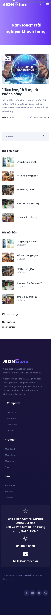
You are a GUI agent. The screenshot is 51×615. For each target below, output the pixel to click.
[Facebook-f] (26, 593)
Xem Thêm (7, 117)
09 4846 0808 (25, 546)
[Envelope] (39, 593)
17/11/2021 (21, 286)
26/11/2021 (21, 245)
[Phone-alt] (45, 593)
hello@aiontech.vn (25, 561)
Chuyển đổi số (8, 322)
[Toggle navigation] (47, 4)
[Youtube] (33, 593)
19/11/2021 (21, 272)
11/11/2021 (21, 300)
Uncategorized (8, 327)
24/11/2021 (21, 259)
